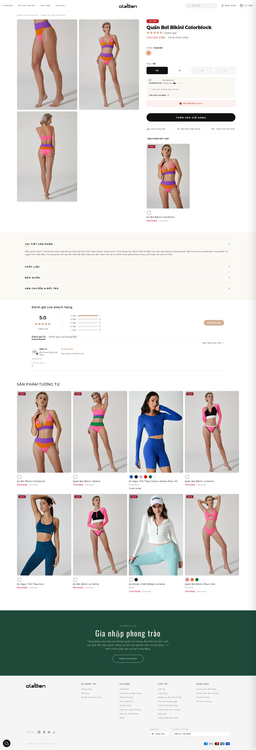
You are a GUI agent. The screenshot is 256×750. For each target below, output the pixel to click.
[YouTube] (49, 732)
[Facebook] (44, 732)
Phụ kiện (45, 6)
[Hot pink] (187, 580)
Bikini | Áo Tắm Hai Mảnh (53, 15)
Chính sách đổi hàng (168, 705)
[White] (131, 580)
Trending (8, 6)
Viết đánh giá (214, 323)
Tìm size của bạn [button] (157, 95)
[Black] (136, 579)
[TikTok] (54, 732)
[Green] (150, 477)
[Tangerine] (192, 579)
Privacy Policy (203, 697)
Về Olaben (124, 689)
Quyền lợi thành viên (91, 697)
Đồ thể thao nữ (26, 6)
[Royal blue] (131, 477)
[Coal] (136, 477)
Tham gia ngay (128, 659)
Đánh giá (162, 714)
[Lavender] (141, 477)
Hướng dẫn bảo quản (168, 718)
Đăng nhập (86, 689)
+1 (154, 477)
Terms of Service (204, 701)
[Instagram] (38, 732)
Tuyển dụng (125, 705)
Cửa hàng (162, 693)
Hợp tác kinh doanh (129, 714)
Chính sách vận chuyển (169, 709)
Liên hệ (161, 689)
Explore (60, 6)
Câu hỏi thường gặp (167, 701)
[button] (246, 5)
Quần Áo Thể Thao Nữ (27, 15)
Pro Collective (126, 701)
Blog (122, 718)
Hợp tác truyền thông (130, 709)
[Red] (145, 477)
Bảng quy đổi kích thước (170, 697)
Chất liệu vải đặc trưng (131, 693)
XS (157, 70)
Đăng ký (85, 693)
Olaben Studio (126, 697)
